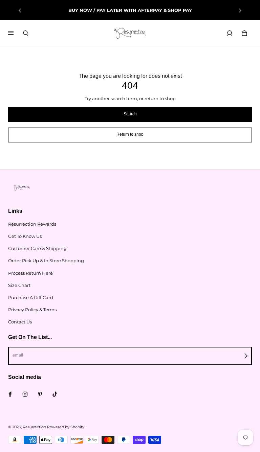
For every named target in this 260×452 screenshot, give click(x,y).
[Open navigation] (15, 33)
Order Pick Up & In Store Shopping (46, 260)
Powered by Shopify (65, 427)
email (18, 355)
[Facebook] (10, 394)
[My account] (229, 33)
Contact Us (20, 321)
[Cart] (244, 33)
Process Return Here (30, 273)
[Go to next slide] (239, 10)
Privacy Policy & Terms (32, 309)
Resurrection (34, 427)
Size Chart (19, 285)
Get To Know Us (25, 236)
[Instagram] (25, 394)
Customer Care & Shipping (37, 248)
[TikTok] (54, 394)
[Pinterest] (39, 394)
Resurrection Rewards (32, 224)
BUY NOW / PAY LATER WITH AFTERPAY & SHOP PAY (130, 10)
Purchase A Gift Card (30, 297)
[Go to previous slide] (20, 10)
